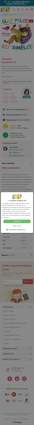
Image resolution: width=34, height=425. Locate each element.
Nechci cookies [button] (17, 226)
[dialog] (17, 212)
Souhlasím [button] (17, 221)
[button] (17, 230)
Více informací (6, 217)
